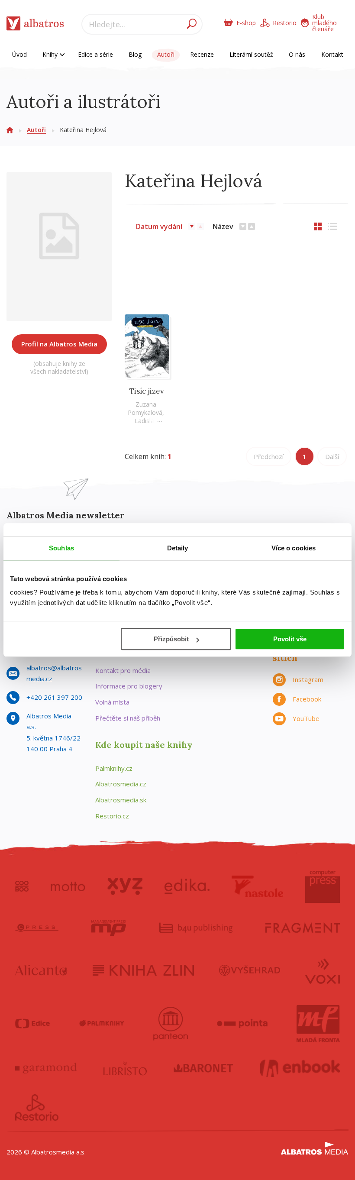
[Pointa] (242, 1023)
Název (223, 226)
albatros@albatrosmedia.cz (54, 673)
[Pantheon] (171, 1023)
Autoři (165, 54)
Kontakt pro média (123, 670)
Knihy (50, 54)
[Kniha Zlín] (143, 970)
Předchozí (269, 456)
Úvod (19, 54)
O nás (297, 54)
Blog (135, 54)
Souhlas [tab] (61, 548)
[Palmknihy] (102, 1023)
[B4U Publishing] (196, 928)
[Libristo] (125, 1068)
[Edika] (187, 886)
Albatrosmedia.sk (120, 799)
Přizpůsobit (171, 639)
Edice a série (95, 54)
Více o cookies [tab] (293, 548)
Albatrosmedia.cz (120, 783)
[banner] (35, 25)
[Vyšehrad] (249, 970)
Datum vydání (159, 226)
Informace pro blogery (128, 686)
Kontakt (332, 54)
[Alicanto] (41, 970)
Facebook (307, 699)
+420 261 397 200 (54, 697)
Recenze (202, 54)
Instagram (308, 679)
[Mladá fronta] (318, 1023)
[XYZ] (125, 886)
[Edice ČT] (32, 1023)
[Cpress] (36, 928)
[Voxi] (323, 970)
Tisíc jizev (146, 391)
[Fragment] (303, 928)
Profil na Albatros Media (59, 343)
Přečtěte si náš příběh (127, 718)
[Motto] (68, 886)
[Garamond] (45, 1068)
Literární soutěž (251, 54)
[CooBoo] (21, 886)
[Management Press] (109, 928)
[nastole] (257, 886)
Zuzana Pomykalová (145, 408)
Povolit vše (290, 639)
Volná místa (112, 702)
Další (332, 456)
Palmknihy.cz (113, 768)
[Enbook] (300, 1068)
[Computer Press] (323, 886)
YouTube (306, 718)
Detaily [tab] (177, 548)
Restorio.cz (112, 815)
